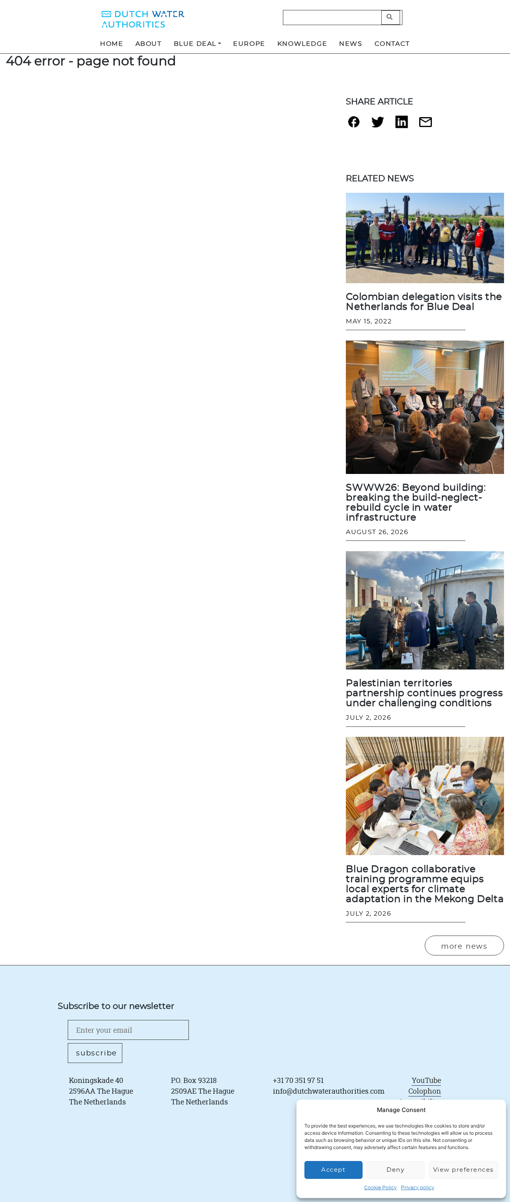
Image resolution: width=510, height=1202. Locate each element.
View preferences (463, 1170)
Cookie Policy (380, 1187)
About (148, 44)
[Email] (426, 125)
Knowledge (302, 44)
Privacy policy (417, 1187)
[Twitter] (378, 125)
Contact (392, 44)
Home (111, 44)
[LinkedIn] (402, 125)
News (350, 44)
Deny (395, 1170)
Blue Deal (195, 44)
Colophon (424, 1091)
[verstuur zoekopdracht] (390, 17)
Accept (333, 1170)
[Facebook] (354, 125)
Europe (249, 44)
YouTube (426, 1080)
